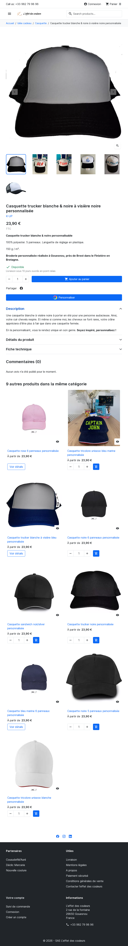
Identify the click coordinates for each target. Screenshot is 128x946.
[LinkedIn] (70, 836)
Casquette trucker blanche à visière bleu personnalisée (31, 539)
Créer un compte (16, 917)
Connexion (12, 912)
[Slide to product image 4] (88, 164)
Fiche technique (19, 349)
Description (15, 309)
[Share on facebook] (21, 288)
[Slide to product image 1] (16, 164)
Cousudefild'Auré (16, 859)
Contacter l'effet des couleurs (84, 886)
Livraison (71, 859)
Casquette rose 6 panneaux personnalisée (33, 450)
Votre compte (15, 897)
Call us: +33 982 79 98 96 (22, 4)
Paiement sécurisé (77, 875)
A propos (71, 870)
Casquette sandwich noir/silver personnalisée (26, 626)
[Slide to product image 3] (64, 164)
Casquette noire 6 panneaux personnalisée (93, 537)
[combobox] (94, 13)
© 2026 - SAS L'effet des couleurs (64, 940)
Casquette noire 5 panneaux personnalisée (93, 711)
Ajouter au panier (77, 279)
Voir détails (16, 466)
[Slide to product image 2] (40, 164)
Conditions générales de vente (85, 881)
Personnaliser (66, 297)
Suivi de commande (18, 906)
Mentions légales (76, 865)
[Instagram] (64, 836)
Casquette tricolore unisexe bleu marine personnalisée (91, 453)
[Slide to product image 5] (112, 164)
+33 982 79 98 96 (82, 924)
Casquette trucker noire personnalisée (90, 624)
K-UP (9, 216)
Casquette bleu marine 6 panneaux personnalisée (28, 713)
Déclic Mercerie (15, 865)
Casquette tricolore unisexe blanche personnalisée (29, 799)
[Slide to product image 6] (16, 188)
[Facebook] (57, 836)
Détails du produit (20, 340)
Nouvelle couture (16, 870)
